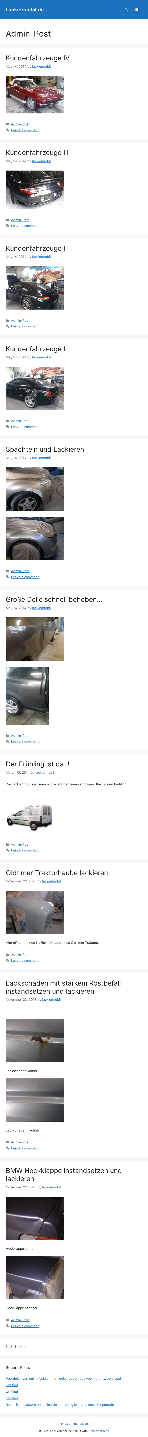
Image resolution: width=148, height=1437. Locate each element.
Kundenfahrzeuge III (37, 152)
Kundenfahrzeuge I (35, 349)
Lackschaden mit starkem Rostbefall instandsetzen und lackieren (63, 987)
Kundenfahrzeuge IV (38, 58)
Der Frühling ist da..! (38, 764)
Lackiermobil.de (25, 9)
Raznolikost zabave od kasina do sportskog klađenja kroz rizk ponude (60, 1405)
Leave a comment (25, 130)
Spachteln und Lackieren (45, 449)
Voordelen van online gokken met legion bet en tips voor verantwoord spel (63, 1378)
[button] (126, 9)
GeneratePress (98, 1431)
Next (20, 1347)
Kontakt (64, 1423)
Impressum (81, 1423)
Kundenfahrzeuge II (36, 248)
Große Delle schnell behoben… (54, 599)
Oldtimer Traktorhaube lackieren (57, 873)
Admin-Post (20, 124)
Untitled (12, 1385)
